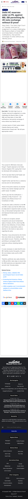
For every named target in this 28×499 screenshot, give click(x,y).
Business (20, 480)
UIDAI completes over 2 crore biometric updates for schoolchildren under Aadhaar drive (14, 288)
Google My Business (7, 391)
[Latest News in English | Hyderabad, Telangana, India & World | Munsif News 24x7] (15, 1)
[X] (9, 376)
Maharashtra (20, 443)
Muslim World (20, 466)
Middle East (7, 466)
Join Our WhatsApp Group (20, 388)
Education (20, 483)
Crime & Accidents (7, 483)
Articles (7, 478)
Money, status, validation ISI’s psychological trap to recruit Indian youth (13, 275)
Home (4, 6)
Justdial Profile (20, 391)
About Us (20, 384)
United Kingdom (20, 468)
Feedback (15, 496)
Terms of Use (9, 496)
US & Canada (7, 470)
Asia (8, 463)
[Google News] (7, 297)
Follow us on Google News (7, 388)
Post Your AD (20, 386)
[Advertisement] (14, 88)
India (8, 6)
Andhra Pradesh (20, 441)
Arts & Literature (20, 478)
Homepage (7, 383)
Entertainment (7, 485)
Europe (20, 463)
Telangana (7, 440)
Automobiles (8, 480)
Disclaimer (20, 496)
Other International (7, 468)
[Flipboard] (20, 297)
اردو (23, 1)
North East (20, 451)
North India (7, 453)
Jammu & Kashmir (7, 451)
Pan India (12, 6)
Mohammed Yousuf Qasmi (9, 41)
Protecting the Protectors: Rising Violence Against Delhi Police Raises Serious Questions (13, 281)
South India (7, 456)
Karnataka (7, 443)
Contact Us (7, 386)
